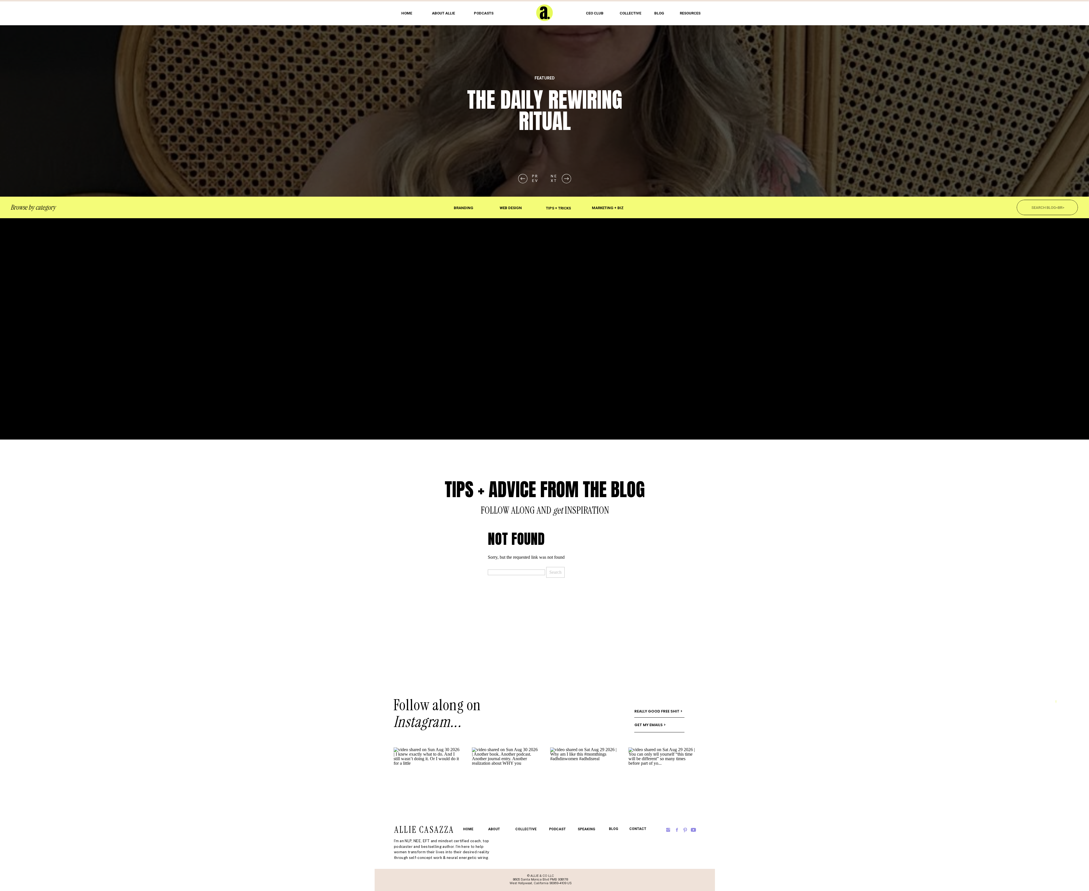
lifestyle (545, 78)
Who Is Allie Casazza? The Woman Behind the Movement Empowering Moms (544, 132)
